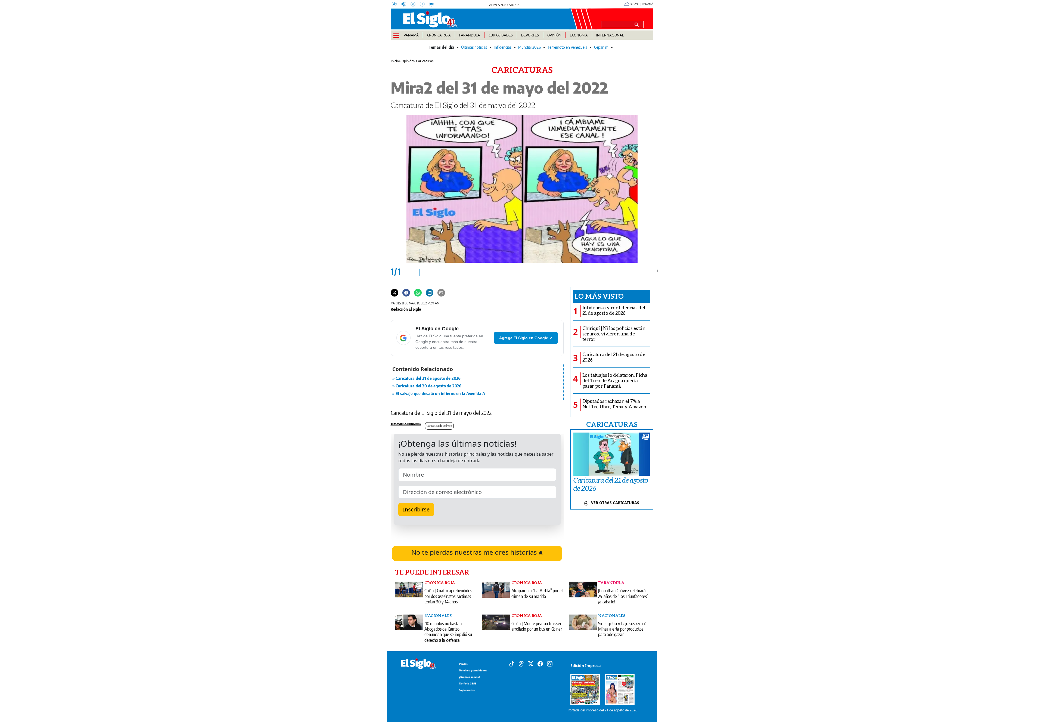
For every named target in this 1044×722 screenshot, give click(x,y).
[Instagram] (433, 5)
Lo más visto (599, 296)
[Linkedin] (429, 292)
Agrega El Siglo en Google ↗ (525, 338)
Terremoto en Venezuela (567, 47)
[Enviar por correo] (441, 292)
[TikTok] (396, 5)
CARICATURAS (611, 424)
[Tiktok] (511, 663)
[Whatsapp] (418, 292)
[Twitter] (394, 292)
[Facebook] (424, 5)
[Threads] (406, 5)
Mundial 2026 (529, 47)
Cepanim (601, 47)
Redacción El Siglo (406, 309)
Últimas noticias (474, 47)
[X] (415, 5)
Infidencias (502, 47)
